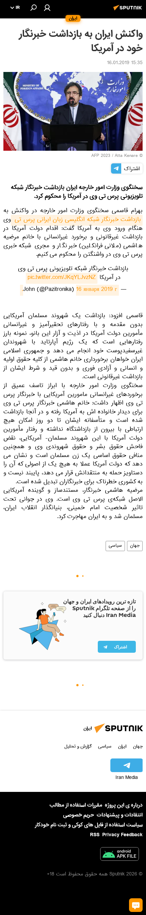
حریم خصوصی (78, 815)
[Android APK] (119, 855)
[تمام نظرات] (136, 905)
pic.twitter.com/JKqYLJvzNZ (62, 278)
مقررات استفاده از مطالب (76, 805)
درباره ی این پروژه (124, 805)
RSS (94, 835)
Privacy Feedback (122, 835)
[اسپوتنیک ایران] (129, 11)
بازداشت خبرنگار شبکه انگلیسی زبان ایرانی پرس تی (77, 220)
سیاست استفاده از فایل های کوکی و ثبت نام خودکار (89, 825)
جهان (135, 546)
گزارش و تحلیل (78, 746)
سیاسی (115, 546)
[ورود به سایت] (47, 7)
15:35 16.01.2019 (125, 63)
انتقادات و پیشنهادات (120, 815)
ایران (122, 746)
